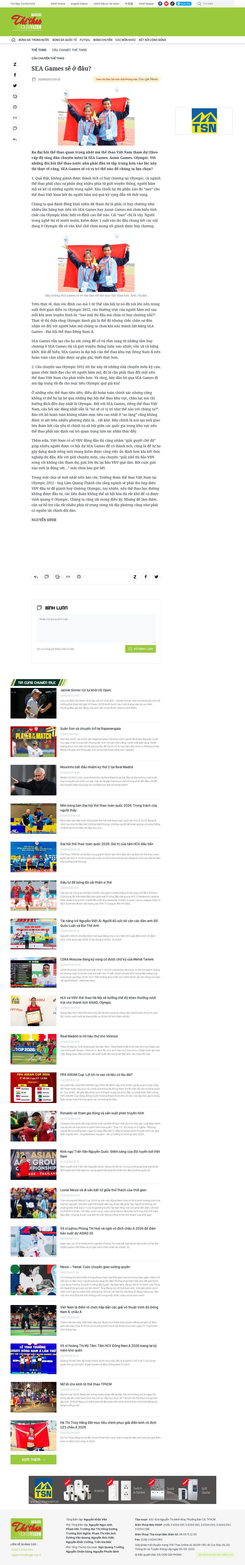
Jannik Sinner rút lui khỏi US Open (85, 690)
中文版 (129, 3)
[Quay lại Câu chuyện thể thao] (15, 139)
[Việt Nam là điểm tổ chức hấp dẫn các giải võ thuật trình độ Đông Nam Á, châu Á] (33, 1320)
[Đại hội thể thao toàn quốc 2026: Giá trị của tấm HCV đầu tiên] (33, 857)
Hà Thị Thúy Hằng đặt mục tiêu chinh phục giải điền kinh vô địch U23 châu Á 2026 (108, 1425)
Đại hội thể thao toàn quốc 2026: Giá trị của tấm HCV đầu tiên (106, 844)
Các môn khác (125, 40)
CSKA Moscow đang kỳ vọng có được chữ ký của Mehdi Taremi (107, 959)
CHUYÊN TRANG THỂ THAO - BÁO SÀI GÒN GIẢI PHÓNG (27, 21)
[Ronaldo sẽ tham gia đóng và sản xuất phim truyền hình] (33, 1126)
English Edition (79, 3)
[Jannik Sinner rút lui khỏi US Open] (33, 703)
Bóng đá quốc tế (64, 40)
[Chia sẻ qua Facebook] (15, 75)
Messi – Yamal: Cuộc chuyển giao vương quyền (95, 1267)
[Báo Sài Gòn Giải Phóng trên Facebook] (160, 3)
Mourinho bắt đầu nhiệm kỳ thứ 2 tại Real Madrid (96, 767)
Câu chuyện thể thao (69, 50)
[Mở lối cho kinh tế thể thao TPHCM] (33, 1397)
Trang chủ (13, 40)
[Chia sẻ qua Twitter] (15, 85)
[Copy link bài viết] (15, 117)
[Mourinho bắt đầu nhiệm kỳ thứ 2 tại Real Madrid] (33, 780)
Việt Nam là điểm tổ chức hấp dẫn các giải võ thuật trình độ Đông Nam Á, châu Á (109, 1309)
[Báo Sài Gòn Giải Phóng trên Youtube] (166, 3)
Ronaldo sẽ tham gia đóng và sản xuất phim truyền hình (102, 1113)
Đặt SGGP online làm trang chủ (215, 1555)
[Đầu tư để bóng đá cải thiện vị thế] (33, 895)
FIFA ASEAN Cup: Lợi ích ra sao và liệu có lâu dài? (96, 1075)
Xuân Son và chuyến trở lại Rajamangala (90, 729)
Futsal (85, 40)
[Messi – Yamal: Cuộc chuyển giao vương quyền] (33, 1280)
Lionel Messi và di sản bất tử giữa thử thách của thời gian (103, 1190)
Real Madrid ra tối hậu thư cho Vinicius (89, 1036)
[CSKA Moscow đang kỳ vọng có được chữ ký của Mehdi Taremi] (33, 972)
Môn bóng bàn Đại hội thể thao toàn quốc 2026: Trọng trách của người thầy (108, 807)
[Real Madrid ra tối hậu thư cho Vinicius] (33, 1049)
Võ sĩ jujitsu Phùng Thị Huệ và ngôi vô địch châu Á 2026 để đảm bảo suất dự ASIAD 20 (108, 1230)
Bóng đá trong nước (34, 40)
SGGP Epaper (146, 3)
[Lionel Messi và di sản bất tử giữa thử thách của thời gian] (33, 1203)
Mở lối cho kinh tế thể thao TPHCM (86, 1384)
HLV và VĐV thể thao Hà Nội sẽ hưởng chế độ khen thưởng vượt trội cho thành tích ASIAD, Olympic (108, 1000)
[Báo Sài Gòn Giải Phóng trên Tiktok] (172, 3)
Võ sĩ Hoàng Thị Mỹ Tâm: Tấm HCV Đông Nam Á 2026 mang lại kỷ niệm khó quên (108, 1348)
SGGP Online (58, 3)
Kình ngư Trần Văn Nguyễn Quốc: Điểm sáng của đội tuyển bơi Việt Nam (110, 1154)
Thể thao (39, 50)
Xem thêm (31, 1459)
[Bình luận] (15, 128)
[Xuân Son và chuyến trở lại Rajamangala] (33, 741)
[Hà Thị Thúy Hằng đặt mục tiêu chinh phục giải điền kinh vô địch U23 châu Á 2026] (33, 1435)
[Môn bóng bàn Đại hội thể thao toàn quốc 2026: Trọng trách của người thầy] (33, 818)
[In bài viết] (15, 107)
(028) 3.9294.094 (22, 1549)
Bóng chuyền (102, 40)
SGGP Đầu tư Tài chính (106, 3)
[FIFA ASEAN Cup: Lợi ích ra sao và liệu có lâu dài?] (33, 1087)
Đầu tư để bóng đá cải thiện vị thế (86, 882)
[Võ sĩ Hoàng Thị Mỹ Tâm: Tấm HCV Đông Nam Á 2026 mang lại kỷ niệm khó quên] (33, 1358)
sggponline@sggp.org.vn (26, 1555)
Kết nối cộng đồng (152, 40)
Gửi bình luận (143, 649)
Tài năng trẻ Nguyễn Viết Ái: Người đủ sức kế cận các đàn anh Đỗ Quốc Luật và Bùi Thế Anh (109, 923)
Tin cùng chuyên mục (37, 682)
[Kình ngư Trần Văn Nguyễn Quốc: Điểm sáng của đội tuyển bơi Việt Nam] (33, 1164)
